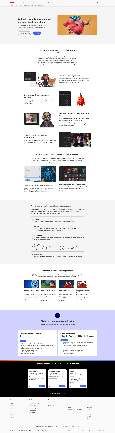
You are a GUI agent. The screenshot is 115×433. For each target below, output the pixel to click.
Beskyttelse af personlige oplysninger (62, 430)
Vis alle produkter (12, 417)
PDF (10, 410)
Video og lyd (47, 2)
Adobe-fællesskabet (71, 405)
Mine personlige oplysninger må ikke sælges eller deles (91, 430)
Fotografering (12, 405)
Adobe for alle (89, 420)
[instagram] (22, 430)
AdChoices (103, 430)
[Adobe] (12, 2)
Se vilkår (51, 378)
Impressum (53, 430)
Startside (11, 5)
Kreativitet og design (20, 2)
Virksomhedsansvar (90, 411)
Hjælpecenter (70, 402)
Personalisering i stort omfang (34, 403)
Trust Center (89, 416)
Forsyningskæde (89, 414)
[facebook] (19, 430)
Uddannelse (50, 402)
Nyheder (88, 409)
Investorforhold (89, 412)
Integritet (88, 418)
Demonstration (55, 2)
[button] (97, 2)
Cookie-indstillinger (77, 430)
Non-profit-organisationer (52, 403)
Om (87, 403)
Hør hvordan (27, 302)
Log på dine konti (90, 402)
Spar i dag (64, 340)
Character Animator (31, 2)
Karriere (88, 405)
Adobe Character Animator (28, 5)
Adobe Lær (69, 407)
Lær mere (55, 378)
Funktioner (39, 2)
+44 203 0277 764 (61, 393)
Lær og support (63, 2)
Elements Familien (13, 414)
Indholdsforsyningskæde (33, 405)
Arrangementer (89, 407)
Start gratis (23, 341)
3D (10, 412)
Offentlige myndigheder (52, 405)
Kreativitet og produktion (33, 408)
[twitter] (24, 430)
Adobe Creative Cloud (18, 5)
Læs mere (31, 381)
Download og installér (71, 403)
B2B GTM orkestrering (32, 410)
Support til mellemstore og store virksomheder (75, 409)
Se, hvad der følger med (81, 380)
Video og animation (13, 408)
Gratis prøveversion (24, 33)
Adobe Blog (89, 421)
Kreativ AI (11, 403)
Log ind (101, 2)
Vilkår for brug (71, 430)
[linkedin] (26, 430)
